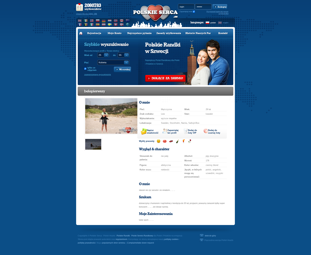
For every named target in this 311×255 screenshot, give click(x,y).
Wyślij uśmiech (158, 141)
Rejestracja (94, 33)
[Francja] (80, 24)
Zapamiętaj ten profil (173, 131)
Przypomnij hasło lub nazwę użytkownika (217, 12)
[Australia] (128, 20)
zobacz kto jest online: (86, 14)
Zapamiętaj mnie (185, 11)
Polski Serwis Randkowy (142, 236)
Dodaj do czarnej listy (214, 131)
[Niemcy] (104, 20)
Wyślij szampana (177, 141)
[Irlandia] (86, 20)
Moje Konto (114, 33)
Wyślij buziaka (165, 141)
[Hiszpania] (98, 24)
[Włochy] (92, 24)
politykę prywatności (87, 243)
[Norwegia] (116, 20)
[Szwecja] (110, 24)
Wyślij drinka (183, 141)
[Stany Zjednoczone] (92, 20)
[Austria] (104, 24)
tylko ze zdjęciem (92, 68)
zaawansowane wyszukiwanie (97, 74)
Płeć (86, 62)
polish (213, 23)
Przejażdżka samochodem (171, 141)
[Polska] (98, 20)
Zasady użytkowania (168, 33)
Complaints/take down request (140, 243)
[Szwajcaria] (116, 24)
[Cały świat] (128, 24)
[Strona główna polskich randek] (81, 33)
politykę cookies (171, 239)
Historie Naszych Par (198, 33)
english (225, 23)
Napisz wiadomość (152, 131)
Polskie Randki (123, 236)
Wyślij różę (189, 141)
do (114, 55)
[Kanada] (122, 20)
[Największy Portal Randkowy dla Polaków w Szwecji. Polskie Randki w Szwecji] (155, 16)
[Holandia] (110, 20)
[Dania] (122, 24)
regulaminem (121, 239)
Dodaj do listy (192, 131)
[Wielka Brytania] (80, 20)
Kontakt (223, 33)
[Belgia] (86, 24)
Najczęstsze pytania (139, 33)
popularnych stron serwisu (113, 243)
